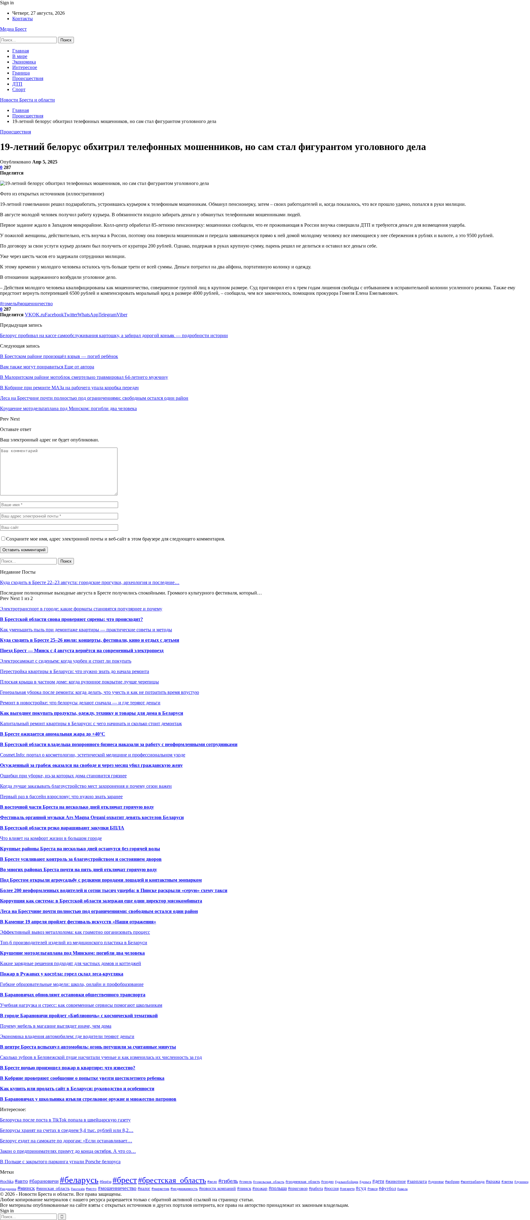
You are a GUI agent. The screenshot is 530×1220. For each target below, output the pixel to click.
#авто (21, 1181)
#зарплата (417, 1181)
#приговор (298, 1188)
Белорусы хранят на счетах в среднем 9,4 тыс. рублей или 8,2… (66, 1130)
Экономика (24, 61)
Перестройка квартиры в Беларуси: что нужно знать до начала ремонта (74, 671)
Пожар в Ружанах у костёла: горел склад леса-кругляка (61, 973)
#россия (331, 1188)
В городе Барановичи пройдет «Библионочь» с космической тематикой (79, 1015)
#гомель (8, 303)
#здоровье (436, 1182)
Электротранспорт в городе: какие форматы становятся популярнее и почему (81, 608)
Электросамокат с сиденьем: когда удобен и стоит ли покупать (65, 661)
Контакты (22, 18)
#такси (372, 1189)
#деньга (365, 1181)
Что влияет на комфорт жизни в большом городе (51, 838)
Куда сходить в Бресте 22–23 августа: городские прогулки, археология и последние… (89, 582)
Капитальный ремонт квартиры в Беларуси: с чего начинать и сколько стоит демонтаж (91, 723)
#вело (212, 1182)
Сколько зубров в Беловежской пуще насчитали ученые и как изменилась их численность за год (101, 1057)
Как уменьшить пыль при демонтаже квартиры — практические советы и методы (86, 629)
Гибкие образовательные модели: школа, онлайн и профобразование (72, 984)
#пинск (244, 1188)
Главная (20, 50)
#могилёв (78, 1189)
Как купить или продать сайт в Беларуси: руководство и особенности (77, 1088)
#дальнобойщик (346, 1181)
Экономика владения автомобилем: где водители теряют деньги (67, 1036)
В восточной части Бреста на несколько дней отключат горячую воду (77, 807)
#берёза (105, 1182)
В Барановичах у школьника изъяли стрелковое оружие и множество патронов (88, 1099)
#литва (507, 1182)
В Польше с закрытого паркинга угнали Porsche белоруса (60, 1161)
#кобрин (452, 1181)
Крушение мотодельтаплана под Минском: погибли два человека (72, 953)
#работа (316, 1188)
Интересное (24, 67)
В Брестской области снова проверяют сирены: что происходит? (71, 619)
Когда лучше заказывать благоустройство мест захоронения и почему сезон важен (86, 786)
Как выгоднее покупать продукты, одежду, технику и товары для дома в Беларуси (91, 713)
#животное (396, 1181)
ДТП (17, 84)
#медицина (8, 1189)
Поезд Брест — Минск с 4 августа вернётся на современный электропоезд (81, 650)
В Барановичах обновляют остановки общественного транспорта (72, 994)
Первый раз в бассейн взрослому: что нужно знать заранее (61, 796)
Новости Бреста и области (27, 99)
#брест (125, 1180)
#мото (91, 1189)
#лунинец (521, 1181)
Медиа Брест (13, 29)
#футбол (387, 1188)
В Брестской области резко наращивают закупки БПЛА (62, 827)
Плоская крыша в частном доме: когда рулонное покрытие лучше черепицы (79, 681)
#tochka (6, 1181)
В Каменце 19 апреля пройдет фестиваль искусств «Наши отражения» (78, 921)
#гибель (228, 1181)
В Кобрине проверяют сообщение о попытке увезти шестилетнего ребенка (82, 1078)
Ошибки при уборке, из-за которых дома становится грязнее (63, 775)
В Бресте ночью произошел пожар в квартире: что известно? (67, 1067)
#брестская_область (172, 1180)
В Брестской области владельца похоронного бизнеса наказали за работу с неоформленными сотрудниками (118, 744)
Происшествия (27, 78)
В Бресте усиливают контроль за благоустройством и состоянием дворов (81, 859)
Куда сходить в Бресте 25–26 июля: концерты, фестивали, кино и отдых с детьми (89, 640)
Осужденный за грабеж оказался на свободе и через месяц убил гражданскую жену (91, 765)
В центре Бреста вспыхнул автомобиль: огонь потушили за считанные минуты (88, 1046)
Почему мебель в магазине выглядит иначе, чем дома (55, 1026)
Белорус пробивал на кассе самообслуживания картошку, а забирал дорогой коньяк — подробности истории (114, 335)
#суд (361, 1188)
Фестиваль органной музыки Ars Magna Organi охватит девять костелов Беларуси (92, 817)
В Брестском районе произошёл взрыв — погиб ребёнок (59, 356)
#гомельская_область (268, 1181)
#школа (402, 1189)
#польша (278, 1188)
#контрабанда (473, 1181)
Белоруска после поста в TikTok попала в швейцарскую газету (65, 1119)
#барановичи (44, 1181)
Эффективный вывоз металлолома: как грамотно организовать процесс (75, 932)
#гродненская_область (303, 1182)
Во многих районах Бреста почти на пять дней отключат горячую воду (78, 869)
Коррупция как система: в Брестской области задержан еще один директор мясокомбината (101, 900)
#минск (26, 1188)
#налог (144, 1188)
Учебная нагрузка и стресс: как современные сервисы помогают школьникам (81, 1005)
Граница (21, 72)
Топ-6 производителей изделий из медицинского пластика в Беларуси (73, 942)
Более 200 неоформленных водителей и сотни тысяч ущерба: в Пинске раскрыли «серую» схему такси (113, 890)
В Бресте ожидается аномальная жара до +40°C (52, 734)
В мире (19, 56)
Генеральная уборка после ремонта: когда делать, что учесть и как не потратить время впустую (99, 692)
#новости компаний (217, 1188)
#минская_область (53, 1188)
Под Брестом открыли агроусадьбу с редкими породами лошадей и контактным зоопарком (101, 880)
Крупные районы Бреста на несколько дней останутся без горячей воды (80, 848)
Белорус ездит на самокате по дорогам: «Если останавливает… (66, 1140)
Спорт (18, 89)
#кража (493, 1181)
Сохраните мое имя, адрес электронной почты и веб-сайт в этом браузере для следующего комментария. (115, 538)
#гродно (327, 1182)
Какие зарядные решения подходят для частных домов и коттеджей (70, 963)
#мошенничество (35, 303)
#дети (378, 1181)
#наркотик (160, 1189)
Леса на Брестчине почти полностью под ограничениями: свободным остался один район (99, 911)
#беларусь (79, 1180)
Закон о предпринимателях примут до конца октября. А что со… (68, 1151)
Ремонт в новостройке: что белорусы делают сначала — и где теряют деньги (80, 702)
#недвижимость (184, 1188)
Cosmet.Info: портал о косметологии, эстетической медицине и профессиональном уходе (92, 754)
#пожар (259, 1188)
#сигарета (347, 1189)
